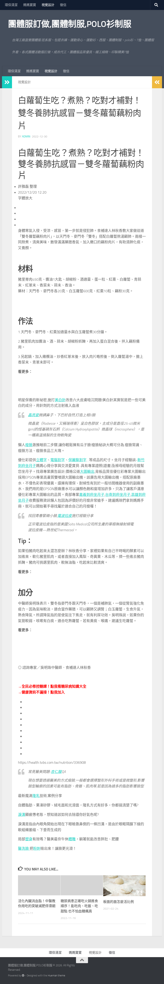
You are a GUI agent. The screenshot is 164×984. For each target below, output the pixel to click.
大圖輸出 (87, 471)
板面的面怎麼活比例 (118, 902)
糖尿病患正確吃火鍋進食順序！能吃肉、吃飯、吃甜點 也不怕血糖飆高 (79, 906)
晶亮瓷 (33, 415)
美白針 (60, 400)
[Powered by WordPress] (23, 975)
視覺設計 (48, 5)
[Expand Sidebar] (7, 82)
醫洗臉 (24, 848)
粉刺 (36, 848)
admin (26, 136)
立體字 (41, 460)
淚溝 (21, 814)
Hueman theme (56, 975)
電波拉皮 (64, 516)
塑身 (28, 839)
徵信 (63, 5)
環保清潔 (11, 5)
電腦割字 (57, 460)
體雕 (72, 839)
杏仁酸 (56, 772)
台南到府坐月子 (117, 495)
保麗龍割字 (77, 460)
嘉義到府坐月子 (91, 495)
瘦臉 (28, 445)
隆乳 (36, 796)
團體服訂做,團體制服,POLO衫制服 (69, 24)
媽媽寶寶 (29, 5)
